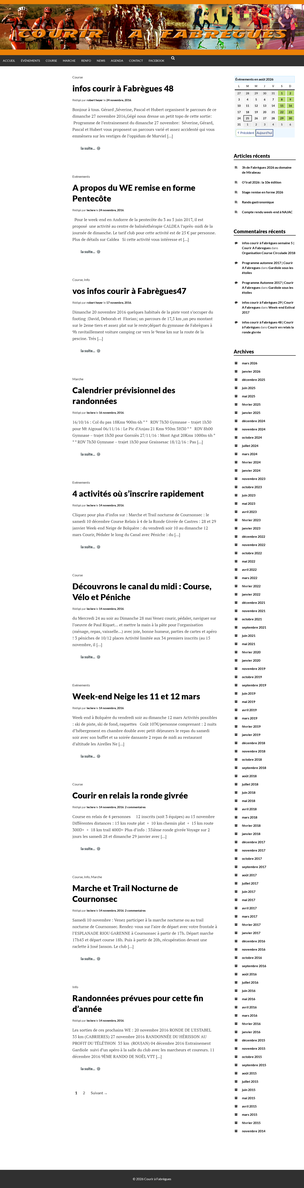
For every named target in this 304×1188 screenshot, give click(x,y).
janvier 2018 (251, 834)
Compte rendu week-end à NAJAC (267, 212)
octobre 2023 (252, 487)
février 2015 (251, 1123)
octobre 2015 (252, 1057)
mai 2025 (248, 396)
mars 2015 (249, 1114)
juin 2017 (248, 891)
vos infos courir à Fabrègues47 (129, 291)
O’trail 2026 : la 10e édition (261, 182)
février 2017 (251, 924)
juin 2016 (248, 991)
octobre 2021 (252, 619)
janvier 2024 (251, 470)
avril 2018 (249, 809)
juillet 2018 (250, 784)
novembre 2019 (253, 668)
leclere (91, 210)
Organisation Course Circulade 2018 (268, 253)
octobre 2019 (252, 677)
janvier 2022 (251, 594)
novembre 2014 (253, 1131)
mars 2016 (249, 1015)
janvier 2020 (251, 660)
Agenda (117, 60)
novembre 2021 (253, 611)
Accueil (9, 60)
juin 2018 (248, 792)
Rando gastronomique (258, 202)
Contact (136, 60)
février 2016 (251, 1024)
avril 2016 (249, 1007)
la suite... (91, 148)
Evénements (81, 176)
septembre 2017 (254, 867)
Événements (30, 60)
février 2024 (251, 462)
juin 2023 (248, 495)
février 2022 (251, 586)
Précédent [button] (247, 133)
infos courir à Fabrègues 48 (123, 88)
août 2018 (249, 776)
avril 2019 (249, 710)
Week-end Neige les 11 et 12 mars (136, 696)
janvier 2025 (251, 413)
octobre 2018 (252, 759)
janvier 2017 (251, 933)
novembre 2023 (253, 479)
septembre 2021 (254, 627)
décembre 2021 (253, 602)
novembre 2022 (253, 545)
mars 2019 (249, 718)
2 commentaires (135, 807)
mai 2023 (248, 503)
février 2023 (251, 520)
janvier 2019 (251, 735)
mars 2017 (249, 916)
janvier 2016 (251, 1032)
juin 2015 (248, 1090)
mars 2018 (249, 817)
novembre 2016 (253, 949)
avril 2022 (249, 569)
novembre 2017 (253, 850)
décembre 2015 (253, 1040)
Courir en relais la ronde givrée (130, 795)
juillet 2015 (250, 1081)
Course (51, 60)
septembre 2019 (254, 685)
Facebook (156, 60)
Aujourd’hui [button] (264, 133)
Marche (69, 60)
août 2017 (249, 875)
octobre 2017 (252, 858)
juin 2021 (248, 635)
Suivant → (99, 1093)
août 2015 (249, 1073)
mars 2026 (249, 363)
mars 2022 (249, 578)
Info (87, 280)
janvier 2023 (251, 528)
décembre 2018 (253, 743)
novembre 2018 (253, 751)
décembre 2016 (253, 941)
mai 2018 (248, 801)
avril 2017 (249, 908)
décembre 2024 (253, 421)
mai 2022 (248, 561)
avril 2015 (249, 1106)
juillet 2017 (250, 883)
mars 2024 (249, 454)
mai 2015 (248, 1098)
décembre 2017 (253, 842)
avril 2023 (249, 512)
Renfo (86, 60)
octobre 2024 (252, 437)
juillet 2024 (250, 446)
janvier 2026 (251, 371)
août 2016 (249, 974)
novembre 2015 (253, 1048)
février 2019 (251, 726)
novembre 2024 (253, 429)
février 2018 (251, 825)
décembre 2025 (253, 379)
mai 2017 (248, 900)
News (101, 60)
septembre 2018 (254, 768)
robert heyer (95, 100)
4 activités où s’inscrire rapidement (138, 494)
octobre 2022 (252, 553)
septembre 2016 (254, 966)
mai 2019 (248, 702)
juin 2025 (248, 388)
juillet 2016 (250, 982)
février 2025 (251, 404)
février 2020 (251, 652)
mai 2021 (248, 644)
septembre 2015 (254, 1065)
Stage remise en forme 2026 (262, 192)
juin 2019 (248, 693)
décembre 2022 (253, 536)
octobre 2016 (252, 957)
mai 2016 (248, 999)
